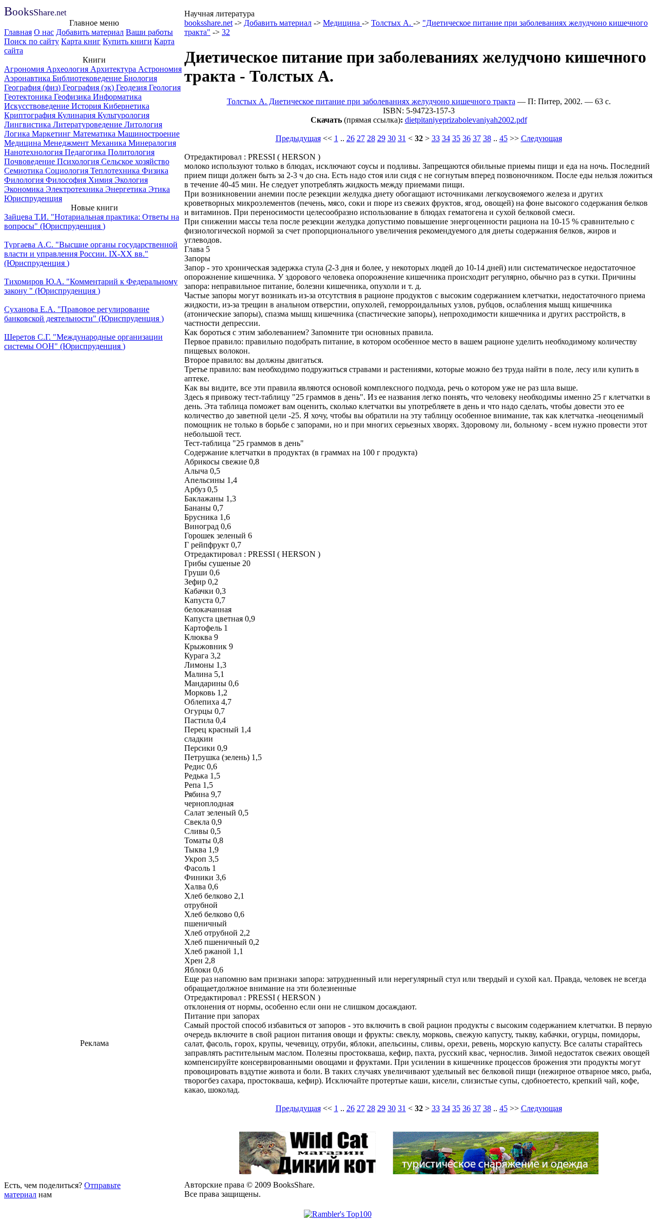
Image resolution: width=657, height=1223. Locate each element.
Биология (140, 78)
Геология (165, 87)
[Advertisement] (94, 1112)
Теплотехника (116, 170)
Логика (18, 133)
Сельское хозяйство (135, 161)
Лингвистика (28, 124)
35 (456, 138)
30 (392, 138)
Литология (143, 124)
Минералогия (152, 143)
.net (35, 12)
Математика (95, 133)
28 (371, 138)
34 (446, 138)
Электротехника (75, 189)
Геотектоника (29, 96)
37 (477, 138)
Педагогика (86, 152)
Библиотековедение (88, 78)
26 (350, 138)
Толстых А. (392, 22)
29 (381, 138)
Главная (18, 32)
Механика (109, 143)
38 (487, 138)
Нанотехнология (34, 152)
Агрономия (25, 69)
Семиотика (24, 170)
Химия (101, 180)
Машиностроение (149, 133)
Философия (67, 180)
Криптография (30, 115)
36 (466, 138)
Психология (79, 161)
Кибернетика (126, 106)
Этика (159, 189)
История (87, 106)
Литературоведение (88, 124)
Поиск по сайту (31, 41)
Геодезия (132, 87)
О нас (44, 32)
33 (436, 138)
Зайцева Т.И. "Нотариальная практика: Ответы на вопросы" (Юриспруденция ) (91, 221)
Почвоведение (30, 161)
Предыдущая (298, 138)
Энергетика (126, 189)
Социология (67, 170)
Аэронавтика (28, 78)
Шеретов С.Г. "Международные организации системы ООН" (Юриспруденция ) (83, 342)
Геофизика (73, 96)
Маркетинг (52, 133)
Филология (25, 180)
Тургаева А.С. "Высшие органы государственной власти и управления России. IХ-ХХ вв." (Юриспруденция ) (91, 253)
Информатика (117, 96)
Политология (131, 152)
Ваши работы (149, 32)
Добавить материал (90, 32)
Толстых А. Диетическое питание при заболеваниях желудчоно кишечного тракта (371, 101)
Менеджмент (67, 143)
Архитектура (114, 69)
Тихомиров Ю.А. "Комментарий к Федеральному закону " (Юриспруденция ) (91, 286)
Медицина (23, 143)
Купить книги (127, 41)
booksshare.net (208, 22)
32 (226, 32)
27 (361, 138)
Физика (155, 170)
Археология (68, 69)
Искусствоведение (37, 106)
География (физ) (33, 87)
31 (402, 138)
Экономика (25, 189)
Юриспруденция (33, 198)
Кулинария (77, 115)
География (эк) (89, 87)
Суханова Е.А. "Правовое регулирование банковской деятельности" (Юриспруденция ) (84, 314)
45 (503, 138)
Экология (131, 180)
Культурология (123, 115)
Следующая (541, 138)
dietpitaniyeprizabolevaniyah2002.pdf (466, 119)
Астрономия (160, 69)
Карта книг (81, 41)
